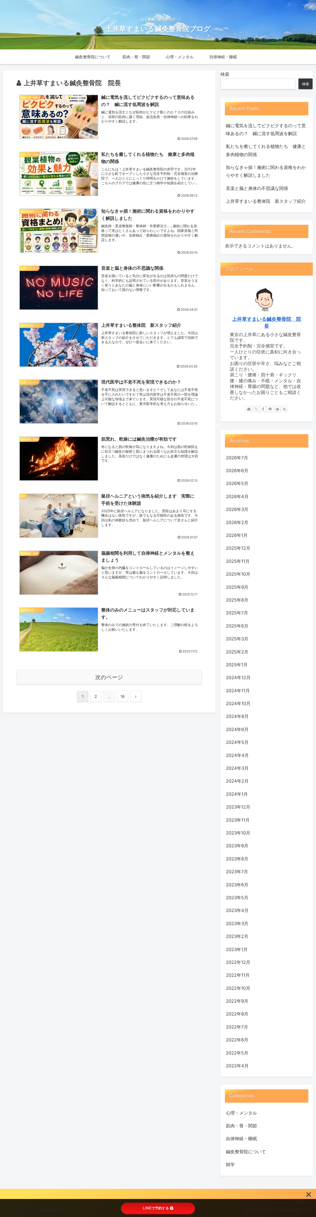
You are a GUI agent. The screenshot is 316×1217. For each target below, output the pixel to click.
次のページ (109, 677)
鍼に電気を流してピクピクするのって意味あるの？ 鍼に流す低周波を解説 (266, 129)
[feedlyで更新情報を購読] (277, 409)
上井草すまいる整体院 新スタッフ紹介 (266, 201)
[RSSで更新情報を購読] (284, 409)
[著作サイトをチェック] (249, 409)
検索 (224, 74)
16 (122, 696)
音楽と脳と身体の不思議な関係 (258, 188)
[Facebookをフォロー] (263, 409)
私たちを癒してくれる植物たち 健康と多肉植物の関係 (266, 150)
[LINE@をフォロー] (270, 409)
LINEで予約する (156, 1208)
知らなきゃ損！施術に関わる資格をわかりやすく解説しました (266, 171)
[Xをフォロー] (256, 409)
